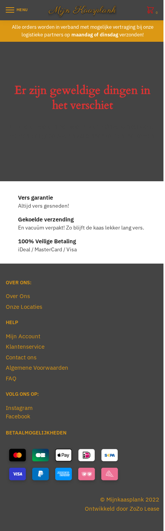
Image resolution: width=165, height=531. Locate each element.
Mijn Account (23, 336)
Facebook (18, 416)
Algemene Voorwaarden (37, 367)
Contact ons (21, 357)
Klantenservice (25, 346)
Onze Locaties (24, 306)
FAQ (11, 378)
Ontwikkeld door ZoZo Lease (122, 508)
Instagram (19, 407)
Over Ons (18, 296)
